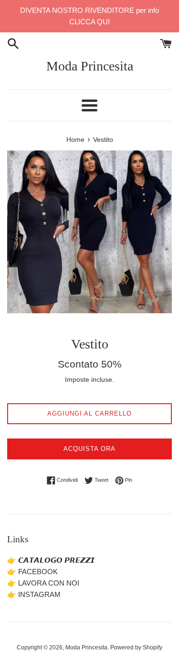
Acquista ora (89, 448)
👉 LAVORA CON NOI (43, 583)
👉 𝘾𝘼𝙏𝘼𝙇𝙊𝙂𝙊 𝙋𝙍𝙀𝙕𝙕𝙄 (51, 560)
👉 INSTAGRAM (34, 594)
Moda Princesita (89, 66)
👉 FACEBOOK (32, 571)
